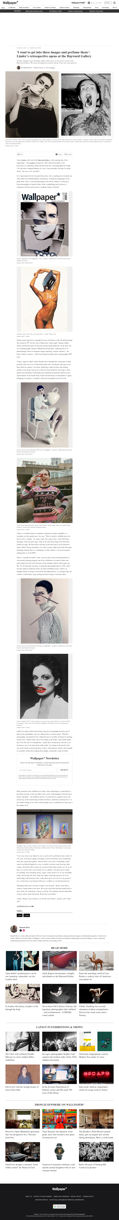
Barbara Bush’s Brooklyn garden (34, 11)
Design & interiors (24, 7)
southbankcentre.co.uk (24, 906)
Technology (76, 7)
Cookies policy (88, 1196)
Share (21, 154)
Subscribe (107, 2)
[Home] (3, 8)
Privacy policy (76, 1196)
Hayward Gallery (43, 160)
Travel (96, 7)
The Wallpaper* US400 (55, 11)
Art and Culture (21, 48)
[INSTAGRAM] (24, 930)
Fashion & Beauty (64, 7)
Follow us (60, 154)
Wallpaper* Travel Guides (96, 11)
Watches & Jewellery (50, 7)
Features (52, 68)
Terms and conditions (61, 1196)
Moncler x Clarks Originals (75, 11)
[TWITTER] (21, 930)
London (32, 163)
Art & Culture (37, 7)
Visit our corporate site (79, 1214)
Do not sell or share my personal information (67, 1200)
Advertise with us (41, 1200)
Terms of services (39, 775)
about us (28, 1196)
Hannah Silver (27, 68)
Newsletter (69, 154)
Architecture (11, 7)
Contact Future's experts (42, 1196)
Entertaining (105, 7)
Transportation (87, 7)
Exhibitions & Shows (35, 48)
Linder (23, 160)
